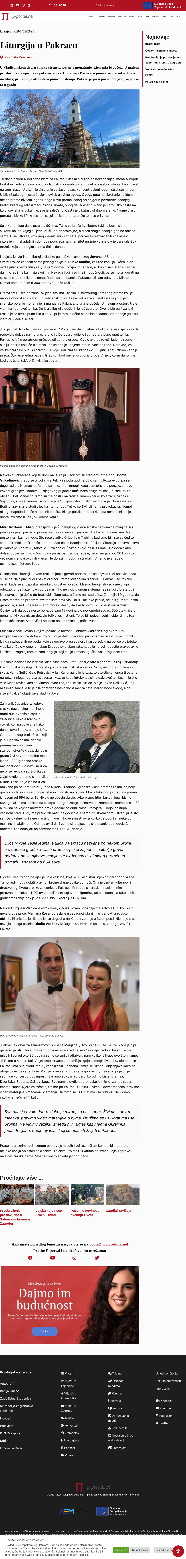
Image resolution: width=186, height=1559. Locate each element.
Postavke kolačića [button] (166, 1549)
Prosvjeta (7, 1426)
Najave (165, 16)
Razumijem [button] (121, 1549)
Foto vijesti (119, 1448)
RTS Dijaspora (10, 1433)
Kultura (140, 16)
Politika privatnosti (168, 1381)
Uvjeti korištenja (167, 1373)
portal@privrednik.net (108, 1244)
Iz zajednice (8, 31)
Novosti (5, 1418)
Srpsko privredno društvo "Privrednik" (121, 1495)
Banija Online (9, 1391)
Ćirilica (100, 5)
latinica (110, 5)
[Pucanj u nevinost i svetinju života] (87, 1202)
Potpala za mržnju (156, 81)
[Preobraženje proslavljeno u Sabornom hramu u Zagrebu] (17, 1202)
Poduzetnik (155, 16)
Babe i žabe (152, 43)
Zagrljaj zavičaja (118, 1210)
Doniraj (44, 1331)
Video (68, 1455)
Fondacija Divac (11, 1448)
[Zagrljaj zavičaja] (123, 1202)
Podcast (69, 1448)
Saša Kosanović (22, 57)
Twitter (164, 1423)
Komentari (102, 16)
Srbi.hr (5, 1441)
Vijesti (91, 16)
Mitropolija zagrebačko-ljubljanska (17, 1408)
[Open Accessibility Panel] (178, 1551)
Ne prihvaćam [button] (140, 1549)
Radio (171, 16)
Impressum (163, 1388)
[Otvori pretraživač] (183, 16)
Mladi (147, 16)
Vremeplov (111, 16)
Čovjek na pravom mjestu (161, 50)
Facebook (166, 1401)
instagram (165, 1415)
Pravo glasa (122, 16)
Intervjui (131, 16)
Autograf (6, 1383)
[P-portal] (18, 16)
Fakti (178, 16)
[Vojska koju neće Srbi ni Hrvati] (52, 1202)
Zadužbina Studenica (15, 1398)
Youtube (165, 1408)
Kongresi (117, 1393)
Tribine (117, 1373)
